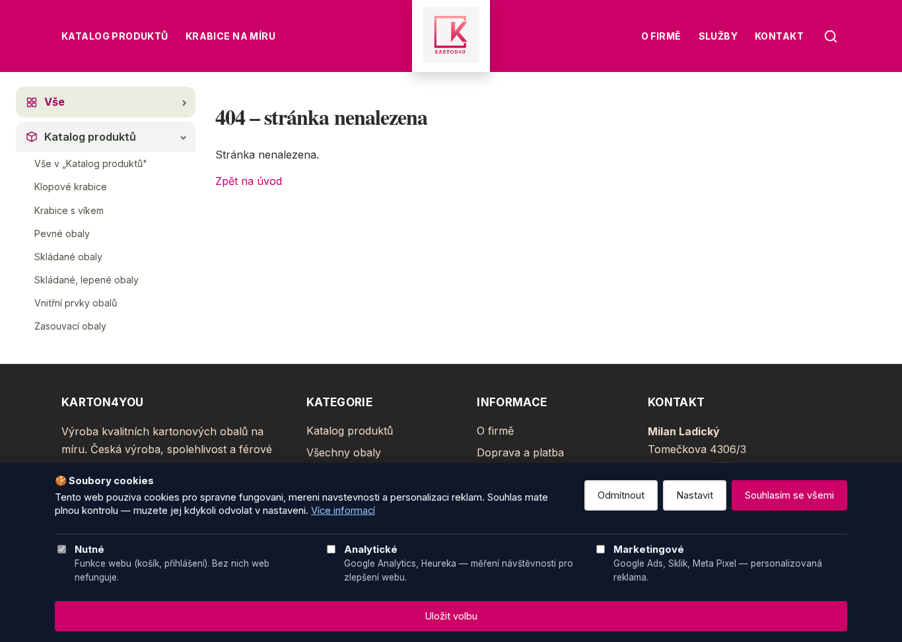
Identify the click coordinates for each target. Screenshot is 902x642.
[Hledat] (831, 36)
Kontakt (779, 36)
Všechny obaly (343, 452)
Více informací (343, 511)
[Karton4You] (451, 36)
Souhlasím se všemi (789, 495)
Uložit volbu (451, 616)
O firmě (661, 36)
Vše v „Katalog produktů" (90, 163)
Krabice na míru (230, 36)
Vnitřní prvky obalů (75, 302)
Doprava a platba (520, 452)
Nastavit (694, 495)
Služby (718, 36)
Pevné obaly (62, 233)
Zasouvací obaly (70, 326)
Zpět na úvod (248, 181)
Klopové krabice (70, 186)
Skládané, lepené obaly (86, 279)
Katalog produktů (114, 36)
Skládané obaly (68, 256)
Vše (54, 101)
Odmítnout (621, 495)
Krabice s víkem (69, 210)
